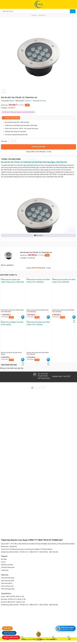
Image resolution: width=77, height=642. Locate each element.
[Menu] (3, 4)
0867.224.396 (36, 152)
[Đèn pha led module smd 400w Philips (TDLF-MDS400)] (64, 292)
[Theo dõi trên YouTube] (19, 376)
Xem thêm (39, 235)
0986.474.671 (11, 602)
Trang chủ (34, 15)
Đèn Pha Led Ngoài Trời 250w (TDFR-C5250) (11, 353)
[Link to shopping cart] (22, 317)
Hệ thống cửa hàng (7, 564)
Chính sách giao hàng (7, 589)
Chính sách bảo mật (7, 586)
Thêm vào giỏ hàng (38, 147)
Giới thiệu (4, 559)
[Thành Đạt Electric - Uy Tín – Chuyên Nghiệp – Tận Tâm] (38, 4)
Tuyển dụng (4, 570)
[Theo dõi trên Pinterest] (16, 376)
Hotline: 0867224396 (11, 637)
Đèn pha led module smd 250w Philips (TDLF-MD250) (38, 353)
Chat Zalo (7, 628)
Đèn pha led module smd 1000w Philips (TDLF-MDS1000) (12, 310)
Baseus (12, 100)
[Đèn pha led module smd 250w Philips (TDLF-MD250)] (39, 335)
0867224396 (36, 268)
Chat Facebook (9, 633)
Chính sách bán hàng (7, 578)
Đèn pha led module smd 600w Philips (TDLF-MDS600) (38, 310)
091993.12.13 (12, 599)
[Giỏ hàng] (73, 4)
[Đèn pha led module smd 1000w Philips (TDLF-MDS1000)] (13, 292)
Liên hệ (3, 562)
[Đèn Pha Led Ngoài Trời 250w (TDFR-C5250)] (13, 335)
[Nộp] (72, 11)
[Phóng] (4, 91)
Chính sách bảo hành (7, 580)
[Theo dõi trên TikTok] (6, 376)
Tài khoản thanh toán (7, 567)
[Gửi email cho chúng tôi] (9, 376)
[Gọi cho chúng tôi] (13, 376)
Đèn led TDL (42, 15)
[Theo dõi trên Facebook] (3, 376)
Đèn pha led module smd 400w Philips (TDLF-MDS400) (63, 310)
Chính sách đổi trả (6, 583)
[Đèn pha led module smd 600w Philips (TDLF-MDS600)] (39, 292)
